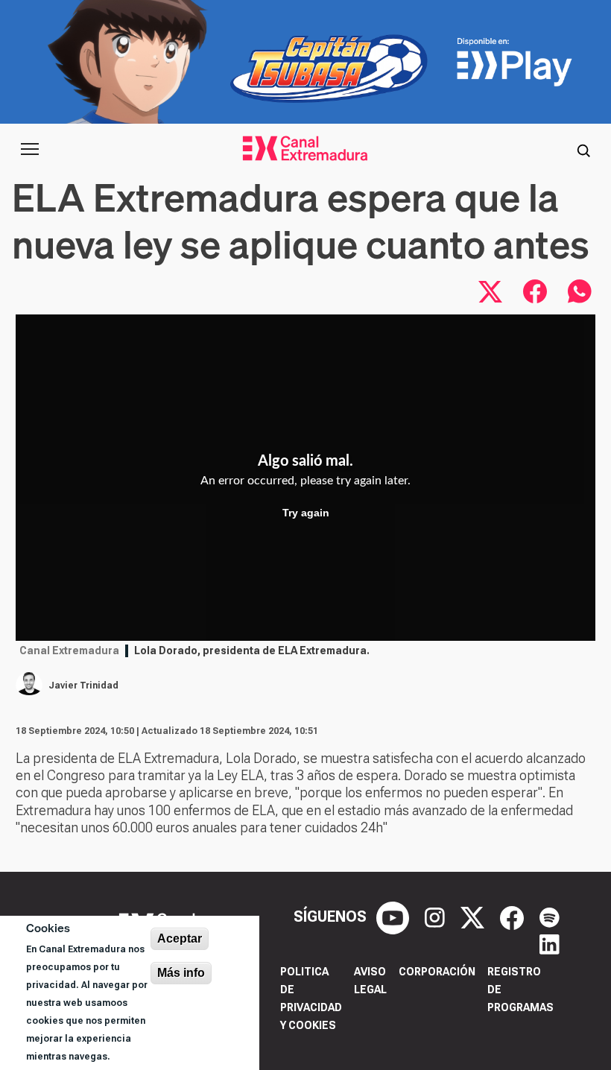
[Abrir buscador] (583, 149)
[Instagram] (437, 916)
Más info (181, 972)
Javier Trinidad (83, 685)
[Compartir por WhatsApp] (579, 291)
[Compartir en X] (490, 291)
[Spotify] (549, 916)
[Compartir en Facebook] (535, 291)
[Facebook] (514, 916)
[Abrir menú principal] (29, 149)
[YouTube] (394, 916)
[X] (474, 916)
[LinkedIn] (549, 943)
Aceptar (179, 938)
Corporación (437, 972)
